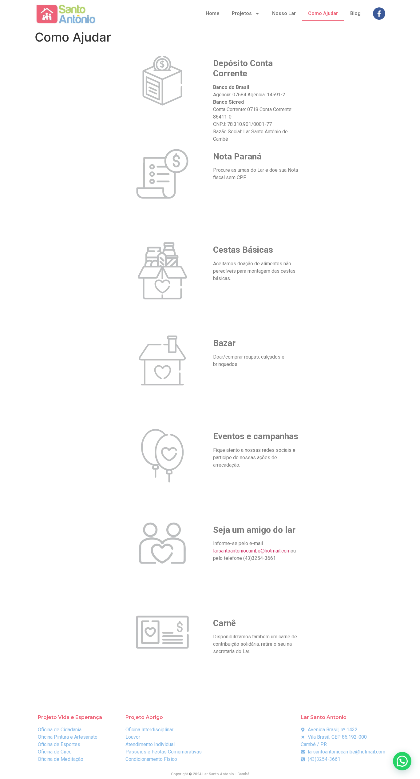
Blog (355, 13)
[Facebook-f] (379, 13)
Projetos (242, 13)
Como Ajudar (323, 13)
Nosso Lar (284, 13)
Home (213, 13)
